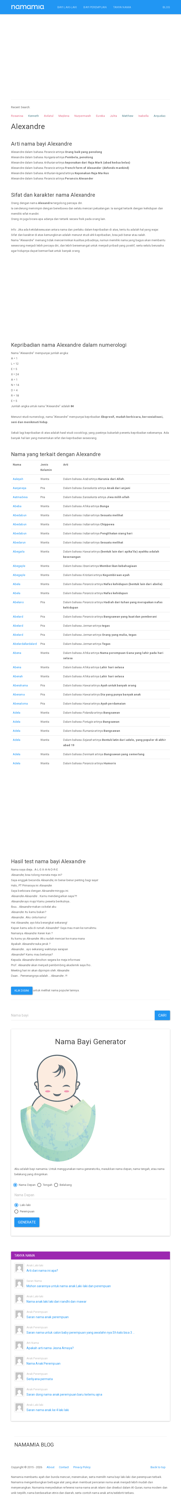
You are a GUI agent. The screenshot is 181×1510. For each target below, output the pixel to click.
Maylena (63, 115)
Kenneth (33, 115)
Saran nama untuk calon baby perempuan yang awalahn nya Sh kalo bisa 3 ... (80, 1332)
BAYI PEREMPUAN (94, 7)
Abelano (18, 602)
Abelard (18, 616)
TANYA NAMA (122, 7)
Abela (17, 584)
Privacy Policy (81, 1467)
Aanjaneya (19, 488)
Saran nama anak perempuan (47, 1317)
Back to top (158, 1467)
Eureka (100, 115)
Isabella (143, 115)
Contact (64, 1467)
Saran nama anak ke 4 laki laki (47, 1410)
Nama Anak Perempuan (43, 1363)
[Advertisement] (90, 53)
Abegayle (19, 566)
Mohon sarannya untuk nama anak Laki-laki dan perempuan (68, 1286)
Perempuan (26, 1211)
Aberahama (20, 685)
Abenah (18, 676)
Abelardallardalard (25, 643)
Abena (17, 653)
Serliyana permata (39, 1379)
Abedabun (19, 515)
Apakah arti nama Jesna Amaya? (50, 1348)
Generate (27, 1222)
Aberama (19, 694)
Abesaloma (20, 703)
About (51, 1467)
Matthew (127, 115)
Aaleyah (18, 479)
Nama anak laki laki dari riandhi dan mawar (56, 1301)
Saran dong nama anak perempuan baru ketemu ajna (64, 1394)
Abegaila (19, 551)
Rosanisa (17, 115)
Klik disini (22, 990)
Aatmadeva (20, 497)
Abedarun (19, 542)
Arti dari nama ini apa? (42, 1270)
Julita (113, 115)
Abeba (17, 506)
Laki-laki (25, 1205)
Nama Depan (27, 1184)
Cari (162, 1015)
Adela (17, 712)
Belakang (65, 1184)
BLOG (166, 7)
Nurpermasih (82, 115)
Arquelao (160, 115)
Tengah (47, 1184)
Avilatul (48, 115)
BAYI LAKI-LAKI (67, 7)
